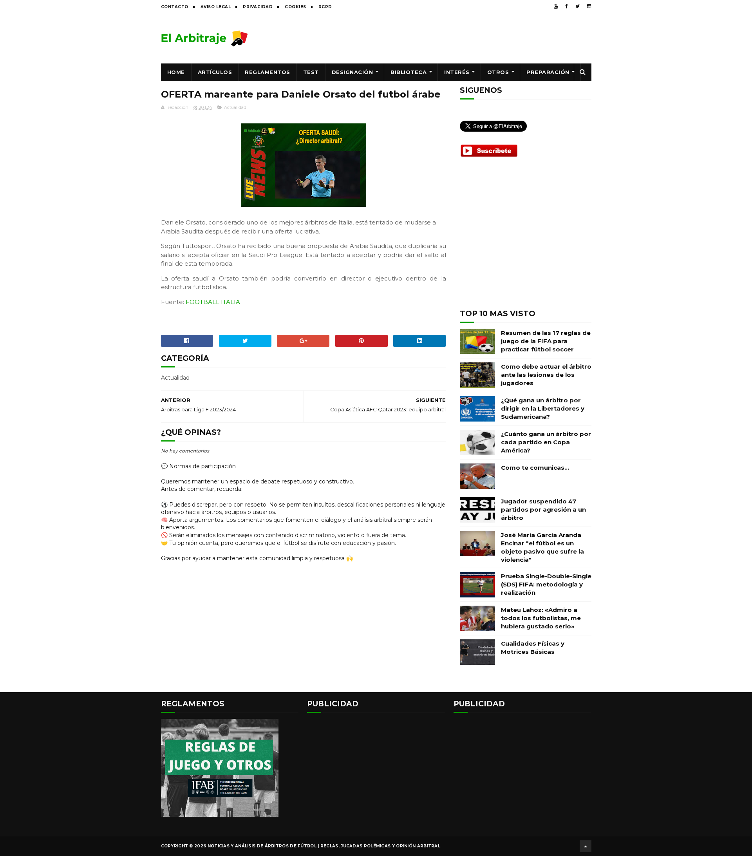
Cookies (295, 6)
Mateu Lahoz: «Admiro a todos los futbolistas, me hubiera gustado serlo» (541, 618)
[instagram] (589, 6)
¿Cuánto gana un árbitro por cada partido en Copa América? (546, 442)
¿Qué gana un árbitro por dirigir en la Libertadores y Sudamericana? (542, 408)
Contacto (174, 6)
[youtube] (555, 6)
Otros (498, 72)
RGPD (325, 6)
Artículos (215, 72)
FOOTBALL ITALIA (213, 302)
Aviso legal (216, 6)
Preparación (547, 72)
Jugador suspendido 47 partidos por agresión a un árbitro (543, 509)
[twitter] (577, 6)
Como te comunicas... (535, 467)
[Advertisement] (448, 38)
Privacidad (258, 6)
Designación (352, 72)
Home (176, 72)
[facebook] (566, 6)
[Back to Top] (585, 846)
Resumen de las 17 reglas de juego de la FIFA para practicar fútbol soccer (546, 341)
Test (311, 72)
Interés (457, 72)
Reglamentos (267, 72)
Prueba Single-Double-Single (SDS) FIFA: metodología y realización (546, 584)
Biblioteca (408, 72)
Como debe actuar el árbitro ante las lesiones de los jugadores (546, 375)
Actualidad (235, 107)
